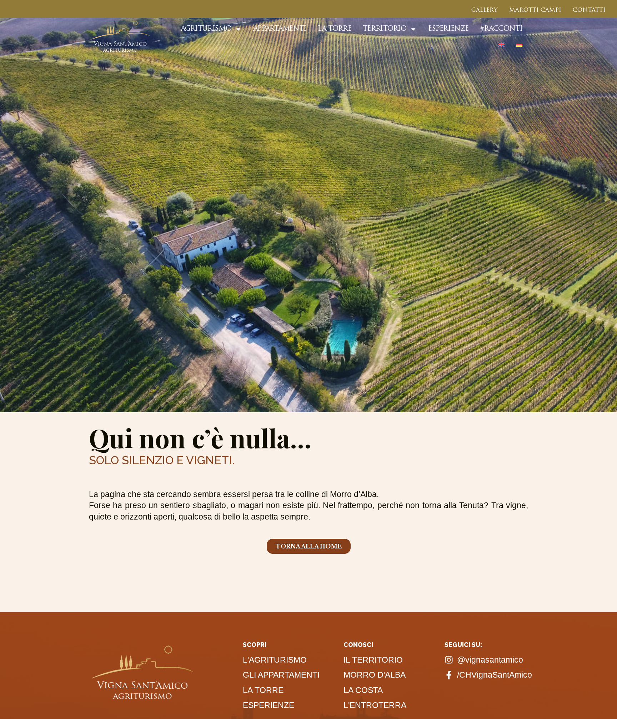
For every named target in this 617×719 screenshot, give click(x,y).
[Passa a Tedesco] (519, 44)
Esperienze (448, 29)
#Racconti (501, 29)
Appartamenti (279, 29)
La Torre (334, 29)
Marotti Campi (535, 10)
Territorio (384, 29)
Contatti (589, 10)
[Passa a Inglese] (501, 44)
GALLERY (484, 10)
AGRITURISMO (206, 29)
